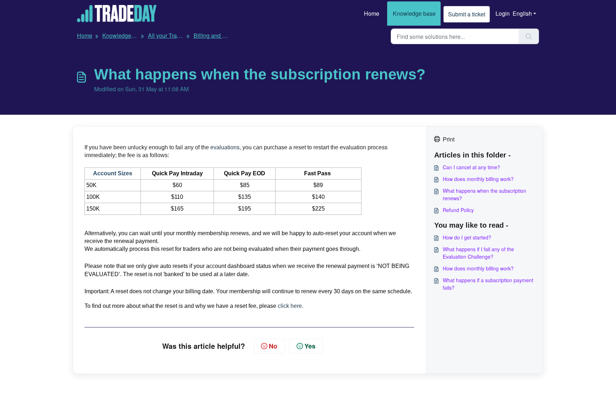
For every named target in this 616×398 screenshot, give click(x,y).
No (273, 346)
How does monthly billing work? (478, 178)
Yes (309, 346)
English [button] (522, 13)
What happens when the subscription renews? (484, 194)
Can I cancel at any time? (471, 167)
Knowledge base (414, 13)
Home (371, 13)
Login (503, 13)
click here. (290, 306)
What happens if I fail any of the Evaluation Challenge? (478, 252)
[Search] (529, 36)
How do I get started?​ (467, 237)
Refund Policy (458, 209)
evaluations (225, 147)
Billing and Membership (223, 35)
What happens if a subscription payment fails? (488, 283)
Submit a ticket (466, 14)
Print (449, 139)
